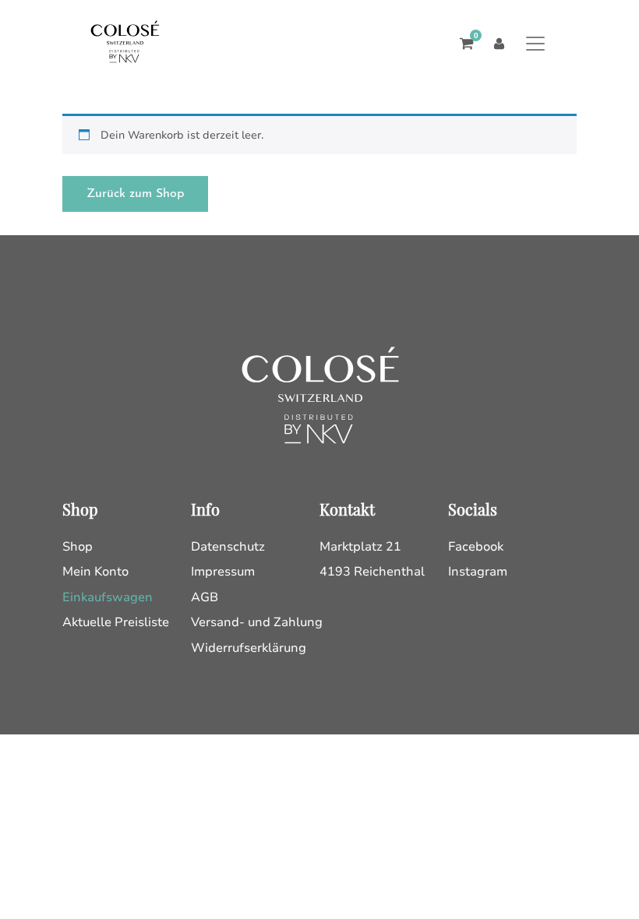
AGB (204, 597)
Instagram (477, 571)
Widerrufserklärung (248, 648)
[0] (462, 43)
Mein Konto (95, 571)
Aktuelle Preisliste (115, 622)
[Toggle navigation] (535, 43)
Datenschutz (228, 546)
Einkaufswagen (107, 597)
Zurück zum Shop (135, 194)
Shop (77, 546)
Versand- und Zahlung (257, 622)
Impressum (223, 571)
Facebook (475, 546)
